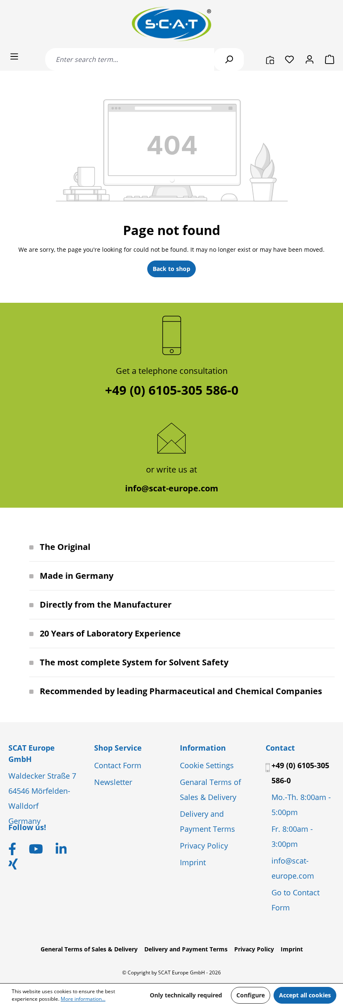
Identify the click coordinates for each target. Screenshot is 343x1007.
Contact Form (117, 765)
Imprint (193, 862)
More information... (83, 998)
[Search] (229, 59)
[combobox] (129, 59)
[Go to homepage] (171, 24)
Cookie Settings (207, 765)
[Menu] (14, 56)
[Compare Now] (270, 59)
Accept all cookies (305, 995)
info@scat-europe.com (171, 488)
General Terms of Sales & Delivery (89, 949)
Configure (250, 995)
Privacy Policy (204, 846)
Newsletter (113, 782)
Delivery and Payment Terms (186, 949)
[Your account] (309, 59)
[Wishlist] (289, 59)
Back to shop (171, 269)
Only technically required (186, 995)
